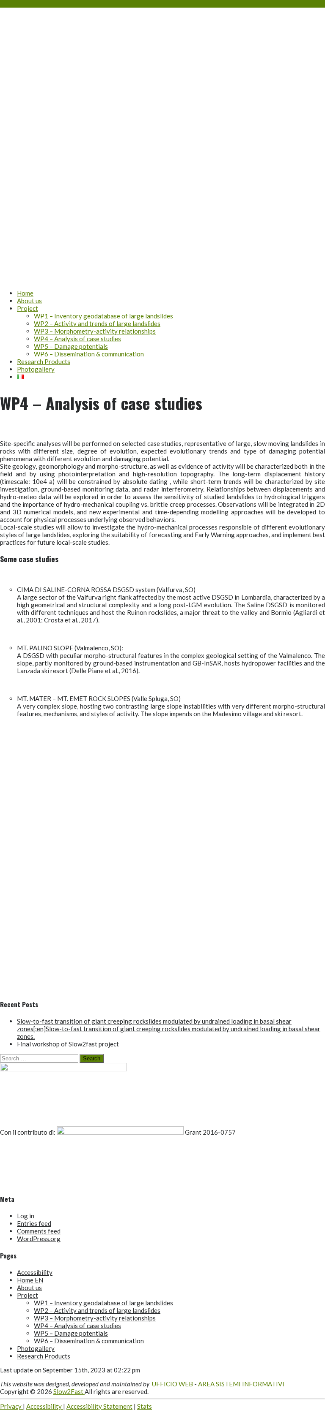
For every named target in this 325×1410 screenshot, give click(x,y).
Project (27, 308)
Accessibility (34, 1272)
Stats (144, 1406)
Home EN (30, 1280)
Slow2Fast (53, 129)
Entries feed (34, 1223)
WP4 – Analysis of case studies (77, 338)
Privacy (11, 1406)
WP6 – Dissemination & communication (89, 354)
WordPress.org (39, 1238)
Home (25, 293)
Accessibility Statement (99, 1406)
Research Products (43, 361)
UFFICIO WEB (172, 1384)
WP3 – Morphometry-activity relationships (95, 331)
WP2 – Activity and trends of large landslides (97, 323)
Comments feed (39, 1231)
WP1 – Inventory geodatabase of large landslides (103, 316)
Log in (25, 1216)
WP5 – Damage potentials (71, 346)
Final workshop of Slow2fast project (68, 1044)
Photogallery (36, 369)
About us (29, 300)
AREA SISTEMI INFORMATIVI (241, 1384)
